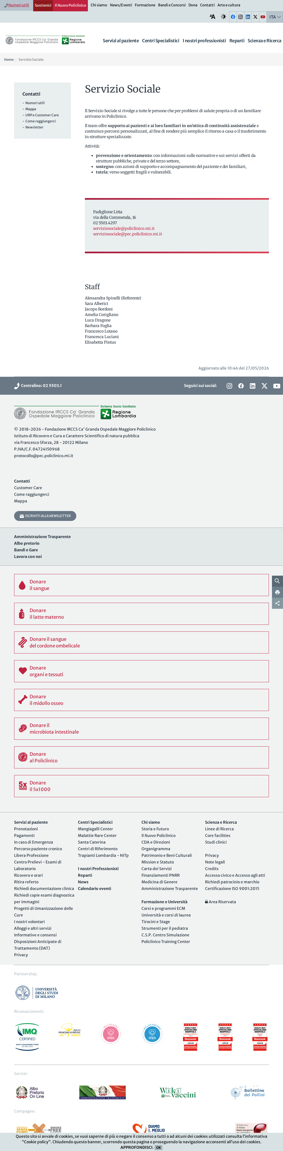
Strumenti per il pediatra (165, 928)
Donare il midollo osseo (46, 700)
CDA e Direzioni (156, 842)
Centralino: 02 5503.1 (40, 385)
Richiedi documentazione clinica (44, 888)
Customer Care (28, 487)
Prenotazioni (26, 828)
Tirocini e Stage (156, 921)
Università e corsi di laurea (166, 915)
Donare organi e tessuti (46, 671)
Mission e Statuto (158, 862)
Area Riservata (222, 901)
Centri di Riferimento (97, 848)
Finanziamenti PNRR (161, 875)
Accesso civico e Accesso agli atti (235, 875)
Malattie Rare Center (97, 835)
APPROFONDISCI (136, 1147)
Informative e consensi (35, 935)
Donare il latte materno (47, 613)
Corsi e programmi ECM (163, 908)
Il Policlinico (70, 5)
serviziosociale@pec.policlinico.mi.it (127, 233)
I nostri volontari (29, 921)
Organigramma (156, 848)
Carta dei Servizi (157, 868)
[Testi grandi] (212, 16)
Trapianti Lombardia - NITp (103, 855)
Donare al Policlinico (43, 757)
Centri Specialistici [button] (160, 40)
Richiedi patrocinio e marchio (232, 881)
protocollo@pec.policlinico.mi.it (43, 455)
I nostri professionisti (204, 40)
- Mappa (29, 109)
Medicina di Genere (159, 881)
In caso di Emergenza (33, 842)
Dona (192, 5)
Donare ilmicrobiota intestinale (54, 728)
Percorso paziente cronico (38, 848)
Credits (212, 868)
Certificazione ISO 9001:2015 (232, 888)
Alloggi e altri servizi (32, 928)
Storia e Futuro (155, 828)
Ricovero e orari (28, 875)
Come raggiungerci (31, 494)
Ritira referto (26, 881)
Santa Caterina (92, 842)
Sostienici (43, 5)
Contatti (207, 5)
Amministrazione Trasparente (170, 888)
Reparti (237, 40)
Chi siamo (99, 5)
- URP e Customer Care (40, 115)
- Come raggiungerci (39, 121)
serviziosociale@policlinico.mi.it (123, 228)
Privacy (21, 954)
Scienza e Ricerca (264, 40)
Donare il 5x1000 (40, 786)
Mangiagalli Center (95, 828)
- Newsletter (32, 127)
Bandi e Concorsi (172, 5)
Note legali (215, 862)
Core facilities (217, 835)
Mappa (20, 501)
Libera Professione (31, 855)
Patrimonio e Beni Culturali (167, 855)
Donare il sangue (39, 585)
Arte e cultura (229, 5)
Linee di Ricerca (219, 828)
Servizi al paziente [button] (121, 40)
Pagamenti (24, 835)
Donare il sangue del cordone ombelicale (55, 642)
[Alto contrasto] (223, 16)
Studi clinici (216, 842)
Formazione (145, 5)
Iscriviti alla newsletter (47, 516)
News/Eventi (121, 5)
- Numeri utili (33, 103)
